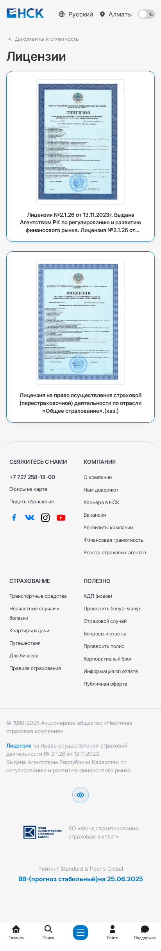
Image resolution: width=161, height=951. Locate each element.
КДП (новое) (98, 596)
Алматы (120, 14)
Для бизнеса (24, 656)
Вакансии (95, 515)
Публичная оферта (105, 684)
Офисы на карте (28, 489)
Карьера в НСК (101, 502)
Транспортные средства (38, 596)
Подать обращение (31, 502)
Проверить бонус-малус (112, 609)
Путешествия (25, 643)
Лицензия (19, 745)
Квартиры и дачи (29, 630)
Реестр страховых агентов (115, 552)
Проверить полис (104, 646)
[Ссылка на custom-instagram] (45, 517)
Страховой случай (105, 621)
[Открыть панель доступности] (80, 795)
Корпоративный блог (108, 659)
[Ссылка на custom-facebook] (14, 517)
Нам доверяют (101, 490)
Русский (80, 14)
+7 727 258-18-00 (32, 477)
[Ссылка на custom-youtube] (61, 517)
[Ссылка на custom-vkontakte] (29, 517)
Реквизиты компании (108, 527)
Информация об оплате (111, 671)
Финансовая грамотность (113, 540)
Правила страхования (35, 668)
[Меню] (80, 932)
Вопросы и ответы (105, 634)
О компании (98, 477)
